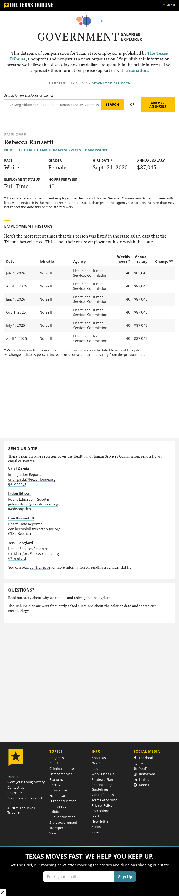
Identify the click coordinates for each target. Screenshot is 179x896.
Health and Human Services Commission (65, 150)
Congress (56, 758)
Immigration (59, 806)
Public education (62, 817)
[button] (89, 871)
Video (96, 832)
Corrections (101, 810)
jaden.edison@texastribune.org (33, 504)
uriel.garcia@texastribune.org (31, 479)
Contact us (15, 787)
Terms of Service (104, 800)
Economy (56, 779)
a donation (137, 70)
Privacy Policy (102, 805)
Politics (54, 811)
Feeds (96, 816)
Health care (58, 795)
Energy (54, 785)
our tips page (40, 567)
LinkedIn (145, 779)
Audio (96, 827)
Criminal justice (61, 768)
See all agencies (157, 104)
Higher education (62, 801)
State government (63, 822)
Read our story (19, 597)
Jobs (95, 768)
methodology (18, 611)
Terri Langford (20, 542)
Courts (54, 763)
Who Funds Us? (103, 774)
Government (78, 36)
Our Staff (99, 763)
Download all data (110, 83)
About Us (99, 758)
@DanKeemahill (21, 533)
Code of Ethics (103, 794)
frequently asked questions (71, 606)
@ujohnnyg (17, 484)
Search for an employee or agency (28, 95)
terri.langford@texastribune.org (33, 553)
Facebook (146, 758)
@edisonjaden (19, 508)
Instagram (147, 774)
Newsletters (101, 821)
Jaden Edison (19, 493)
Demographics (60, 774)
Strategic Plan (102, 779)
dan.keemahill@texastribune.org (34, 528)
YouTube (145, 768)
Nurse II (12, 150)
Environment (59, 790)
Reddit (144, 785)
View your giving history (26, 782)
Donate (13, 776)
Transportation (60, 828)
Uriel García (18, 468)
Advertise (14, 793)
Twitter (144, 763)
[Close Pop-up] (3, 892)
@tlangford (17, 558)
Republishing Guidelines (102, 787)
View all (55, 833)
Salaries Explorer (131, 37)
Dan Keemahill (21, 518)
